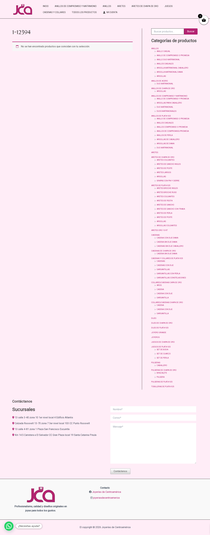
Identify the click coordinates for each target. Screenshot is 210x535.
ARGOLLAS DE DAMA (165, 143)
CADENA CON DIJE (164, 293)
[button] (9, 526)
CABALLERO (162, 365)
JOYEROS (155, 337)
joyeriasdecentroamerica (106, 497)
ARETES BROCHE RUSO (167, 192)
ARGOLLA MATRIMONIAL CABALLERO (172, 68)
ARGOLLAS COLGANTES (167, 225)
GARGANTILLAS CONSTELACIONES (171, 278)
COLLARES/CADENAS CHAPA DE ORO (167, 302)
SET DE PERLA (163, 358)
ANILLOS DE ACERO (159, 81)
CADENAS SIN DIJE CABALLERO (170, 246)
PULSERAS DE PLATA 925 (161, 382)
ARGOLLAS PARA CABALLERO (169, 103)
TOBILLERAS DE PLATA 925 (162, 386)
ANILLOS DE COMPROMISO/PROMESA (173, 131)
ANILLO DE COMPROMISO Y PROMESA (173, 99)
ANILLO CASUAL (163, 51)
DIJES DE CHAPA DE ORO (161, 323)
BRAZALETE (162, 373)
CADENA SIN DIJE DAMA (167, 242)
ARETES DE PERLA (164, 213)
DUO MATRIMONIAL (165, 84)
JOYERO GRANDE (158, 332)
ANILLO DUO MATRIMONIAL (168, 59)
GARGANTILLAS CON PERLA (168, 273)
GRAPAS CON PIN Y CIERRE (168, 181)
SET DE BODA (162, 349)
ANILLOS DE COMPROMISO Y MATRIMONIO (76, 6)
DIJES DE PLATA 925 (159, 328)
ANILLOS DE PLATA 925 (161, 116)
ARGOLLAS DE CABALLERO (168, 139)
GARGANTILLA (163, 298)
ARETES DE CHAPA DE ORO (145, 6)
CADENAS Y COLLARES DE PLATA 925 (167, 258)
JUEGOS (168, 6)
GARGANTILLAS (163, 269)
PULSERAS (155, 363)
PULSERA (160, 377)
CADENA (160, 289)
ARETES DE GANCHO (165, 205)
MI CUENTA (112, 12)
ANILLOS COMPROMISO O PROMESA (172, 127)
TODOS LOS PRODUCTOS (84, 12)
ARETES (121, 6)
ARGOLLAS (161, 76)
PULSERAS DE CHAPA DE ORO (163, 370)
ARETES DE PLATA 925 (160, 185)
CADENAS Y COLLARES (54, 12)
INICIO (46, 6)
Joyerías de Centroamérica (106, 491)
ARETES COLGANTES (165, 160)
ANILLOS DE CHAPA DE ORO (163, 88)
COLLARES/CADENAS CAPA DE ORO (166, 282)
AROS (159, 285)
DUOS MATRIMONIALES (166, 111)
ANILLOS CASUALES (165, 64)
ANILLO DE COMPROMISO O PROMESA (173, 55)
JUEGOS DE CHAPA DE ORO (163, 342)
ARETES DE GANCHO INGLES (169, 164)
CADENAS (155, 235)
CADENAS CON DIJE (165, 265)
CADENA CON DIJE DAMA (167, 238)
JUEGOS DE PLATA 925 (161, 347)
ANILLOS (107, 6)
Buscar (190, 31)
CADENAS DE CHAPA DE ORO (163, 251)
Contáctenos (120, 471)
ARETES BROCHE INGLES (167, 188)
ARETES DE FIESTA (164, 201)
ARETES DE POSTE (164, 168)
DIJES (153, 318)
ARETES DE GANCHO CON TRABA (171, 209)
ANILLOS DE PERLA (165, 135)
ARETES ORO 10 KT (159, 230)
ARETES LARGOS (164, 172)
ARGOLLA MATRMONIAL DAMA (170, 72)
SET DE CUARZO (164, 354)
